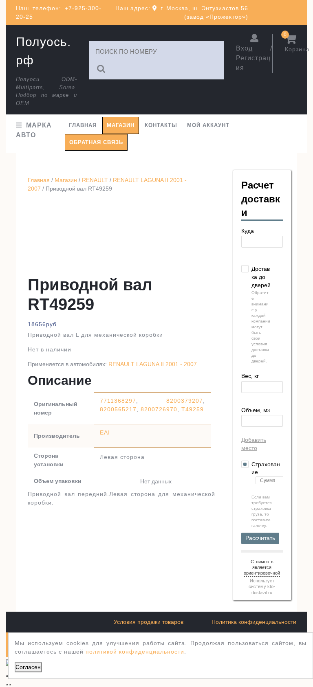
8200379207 (184, 400)
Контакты (161, 125)
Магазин (120, 125)
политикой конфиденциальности (135, 651)
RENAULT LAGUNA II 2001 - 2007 (152, 364)
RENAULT (95, 180)
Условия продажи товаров (148, 622)
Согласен (28, 667)
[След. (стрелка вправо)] (10, 684)
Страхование (265, 468)
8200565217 (118, 409)
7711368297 (118, 400)
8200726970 (159, 409)
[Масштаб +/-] (7, 676)
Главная (83, 125)
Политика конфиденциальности (254, 622)
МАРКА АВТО (34, 130)
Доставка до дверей (261, 277)
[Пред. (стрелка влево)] (7, 684)
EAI (105, 432)
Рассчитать (260, 538)
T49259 (192, 409)
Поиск (101, 69)
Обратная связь (96, 142)
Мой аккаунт (208, 125)
